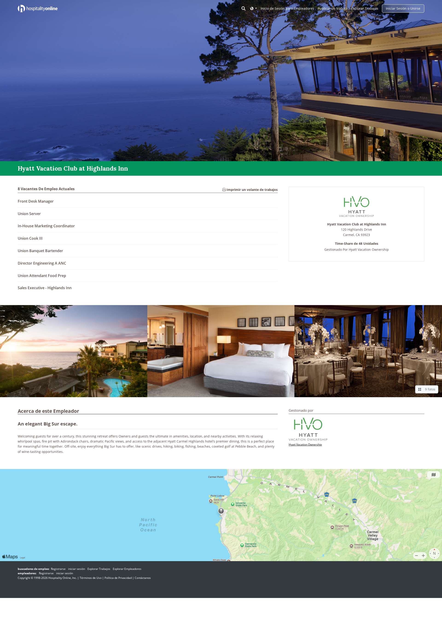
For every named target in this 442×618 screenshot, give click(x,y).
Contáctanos (143, 578)
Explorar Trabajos (364, 8)
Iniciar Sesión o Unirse (403, 8)
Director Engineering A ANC (42, 263)
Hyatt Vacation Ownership (369, 250)
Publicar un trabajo (332, 8)
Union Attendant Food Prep (42, 275)
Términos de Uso (91, 578)
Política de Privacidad (118, 578)
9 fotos (429, 389)
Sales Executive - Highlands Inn (45, 287)
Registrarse (58, 569)
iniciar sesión (76, 569)
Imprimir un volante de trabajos (252, 189)
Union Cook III (30, 238)
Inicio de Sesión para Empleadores (287, 8)
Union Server (29, 213)
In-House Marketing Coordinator (46, 225)
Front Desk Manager (36, 201)
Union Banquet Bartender (40, 250)
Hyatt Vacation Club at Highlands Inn (356, 224)
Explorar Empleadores (127, 569)
